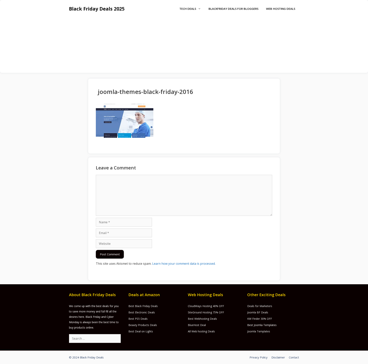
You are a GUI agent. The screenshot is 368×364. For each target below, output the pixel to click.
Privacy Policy (259, 357)
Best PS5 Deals (138, 318)
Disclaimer (278, 357)
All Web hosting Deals (201, 331)
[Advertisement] (184, 46)
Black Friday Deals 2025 (97, 8)
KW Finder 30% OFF (259, 318)
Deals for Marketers (259, 306)
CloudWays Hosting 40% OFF (206, 306)
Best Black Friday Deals (143, 306)
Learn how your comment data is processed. (183, 263)
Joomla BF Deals (257, 312)
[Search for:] (95, 338)
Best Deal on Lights (140, 331)
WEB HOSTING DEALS (280, 9)
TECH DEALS (187, 9)
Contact (294, 357)
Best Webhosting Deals (202, 318)
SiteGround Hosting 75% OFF (206, 312)
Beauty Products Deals (142, 325)
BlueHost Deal (197, 325)
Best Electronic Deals (141, 312)
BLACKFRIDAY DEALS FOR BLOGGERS (233, 9)
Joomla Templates (258, 331)
